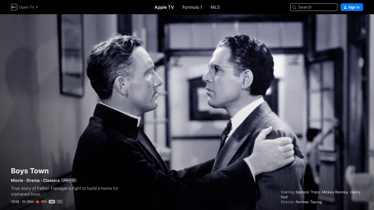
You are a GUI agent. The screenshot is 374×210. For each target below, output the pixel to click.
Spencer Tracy (307, 192)
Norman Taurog (309, 202)
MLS (215, 7)
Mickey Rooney (335, 192)
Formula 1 (192, 7)
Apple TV (164, 7)
